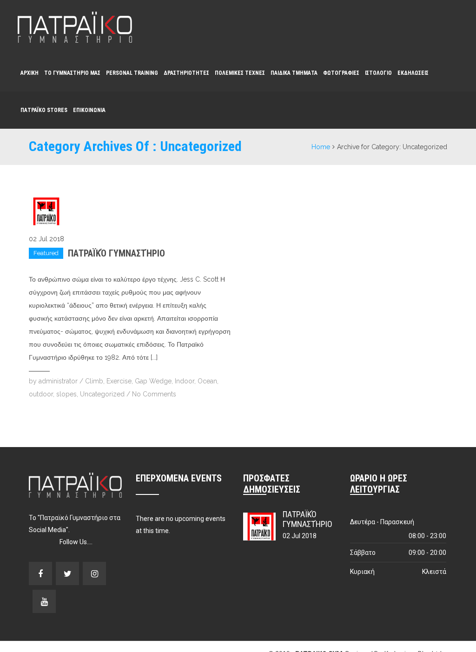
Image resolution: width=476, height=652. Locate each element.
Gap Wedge (153, 381)
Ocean (207, 381)
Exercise (119, 381)
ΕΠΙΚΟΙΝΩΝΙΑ (89, 110)
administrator (58, 381)
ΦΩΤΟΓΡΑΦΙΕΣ (341, 73)
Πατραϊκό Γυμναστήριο (116, 253)
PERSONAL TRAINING (132, 73)
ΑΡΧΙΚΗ (29, 73)
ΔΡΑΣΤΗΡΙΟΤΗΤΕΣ (186, 73)
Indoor (184, 381)
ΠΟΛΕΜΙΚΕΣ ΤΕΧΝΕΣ (240, 73)
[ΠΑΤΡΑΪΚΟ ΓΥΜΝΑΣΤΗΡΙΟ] (75, 27)
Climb (94, 381)
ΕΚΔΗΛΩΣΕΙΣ (413, 73)
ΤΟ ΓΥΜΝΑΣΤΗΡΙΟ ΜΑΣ (72, 73)
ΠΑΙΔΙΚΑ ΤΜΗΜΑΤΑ (294, 73)
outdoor (41, 394)
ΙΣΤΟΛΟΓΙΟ (378, 73)
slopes (66, 394)
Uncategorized (102, 394)
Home (320, 147)
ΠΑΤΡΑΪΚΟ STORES (43, 110)
